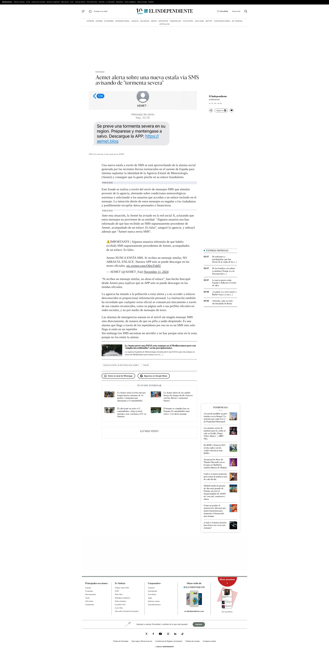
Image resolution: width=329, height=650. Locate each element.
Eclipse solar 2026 (122, 588)
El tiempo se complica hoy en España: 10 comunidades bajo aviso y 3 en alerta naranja (177, 411)
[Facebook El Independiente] (153, 634)
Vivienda (101, 2)
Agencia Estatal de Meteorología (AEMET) (121, 365)
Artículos (164, 24)
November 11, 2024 (156, 271)
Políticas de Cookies (192, 641)
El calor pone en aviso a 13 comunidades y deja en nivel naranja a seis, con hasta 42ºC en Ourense (131, 412)
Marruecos (65, 2)
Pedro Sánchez (120, 601)
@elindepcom (214, 99)
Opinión (90, 21)
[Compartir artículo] (211, 110)
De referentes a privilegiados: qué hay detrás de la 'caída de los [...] (224, 259)
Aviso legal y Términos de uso (141, 641)
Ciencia (135, 21)
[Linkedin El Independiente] (175, 634)
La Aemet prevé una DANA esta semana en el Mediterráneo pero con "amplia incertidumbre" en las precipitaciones (160, 346)
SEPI (117, 591)
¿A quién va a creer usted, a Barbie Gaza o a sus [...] (224, 293)
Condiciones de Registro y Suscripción (168, 641)
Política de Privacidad (120, 641)
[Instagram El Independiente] (168, 634)
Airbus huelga (142, 2)
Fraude (146, 365)
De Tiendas (237, 21)
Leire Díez (119, 608)
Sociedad (144, 21)
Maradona (119, 2)
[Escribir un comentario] (232, 110)
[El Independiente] (164, 11)
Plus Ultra (119, 594)
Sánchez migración (53, 2)
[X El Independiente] (146, 634)
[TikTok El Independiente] (182, 634)
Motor (209, 21)
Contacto (151, 588)
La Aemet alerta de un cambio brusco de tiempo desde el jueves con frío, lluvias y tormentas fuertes (178, 396)
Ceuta (28, 2)
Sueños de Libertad (38, 2)
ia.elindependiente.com (194, 611)
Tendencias (175, 21)
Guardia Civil (120, 604)
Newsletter (152, 594)
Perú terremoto (92, 2)
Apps (150, 598)
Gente (154, 21)
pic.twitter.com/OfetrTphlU (143, 265)
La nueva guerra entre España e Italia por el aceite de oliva (224, 283)
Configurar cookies (209, 641)
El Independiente (218, 96)
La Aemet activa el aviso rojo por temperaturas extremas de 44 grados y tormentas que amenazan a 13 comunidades (131, 396)
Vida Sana (199, 21)
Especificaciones (154, 604)
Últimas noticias (19, 2)
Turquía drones (80, 2)
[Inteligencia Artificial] (194, 606)
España (99, 21)
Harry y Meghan (130, 2)
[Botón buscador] (245, 11)
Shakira (151, 2)
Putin (72, 2)
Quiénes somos (154, 601)
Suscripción (152, 591)
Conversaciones (222, 21)
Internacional (122, 21)
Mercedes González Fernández (127, 611)
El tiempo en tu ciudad (100, 11)
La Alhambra (110, 2)
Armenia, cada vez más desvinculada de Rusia (222, 302)
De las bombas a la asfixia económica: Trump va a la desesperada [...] (223, 271)
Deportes (163, 21)
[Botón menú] (83, 11)
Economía (109, 21)
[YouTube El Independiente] (160, 634)
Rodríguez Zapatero (122, 598)
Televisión (188, 21)
